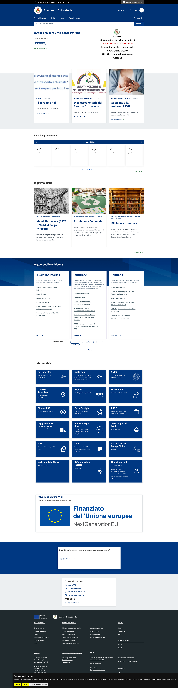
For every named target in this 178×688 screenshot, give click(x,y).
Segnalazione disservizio (97, 670)
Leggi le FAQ (71, 585)
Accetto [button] (18, 684)
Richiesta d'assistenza (96, 663)
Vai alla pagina (42, 113)
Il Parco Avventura (43, 390)
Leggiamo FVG (45, 423)
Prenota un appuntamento (126, 658)
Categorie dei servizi (69, 623)
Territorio (117, 275)
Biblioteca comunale (124, 223)
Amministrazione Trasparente (72, 653)
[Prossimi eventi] (141, 142)
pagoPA (78, 389)
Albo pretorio (66, 662)
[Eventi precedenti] (36, 142)
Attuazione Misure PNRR (50, 497)
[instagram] (130, 10)
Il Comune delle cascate (82, 463)
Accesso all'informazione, (126, 217)
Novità (120, 623)
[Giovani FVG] (63, 412)
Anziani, (76, 98)
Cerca (138, 23)
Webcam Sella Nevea (49, 462)
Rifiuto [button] (25, 684)
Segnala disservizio (74, 602)
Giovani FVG (44, 408)
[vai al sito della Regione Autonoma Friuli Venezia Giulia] (52, 2)
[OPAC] (100, 449)
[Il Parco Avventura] (63, 394)
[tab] (82, 169)
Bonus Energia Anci (81, 424)
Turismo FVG (117, 389)
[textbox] (88, 558)
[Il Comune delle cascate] (100, 471)
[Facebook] (126, 10)
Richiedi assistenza (74, 588)
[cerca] (141, 10)
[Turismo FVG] (136, 394)
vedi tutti (89, 350)
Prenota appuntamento (75, 595)
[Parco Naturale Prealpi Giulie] (136, 449)
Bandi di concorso (67, 660)
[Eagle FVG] (100, 376)
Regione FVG (44, 372)
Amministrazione (39, 623)
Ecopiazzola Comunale (88, 221)
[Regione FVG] (63, 376)
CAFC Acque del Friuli (119, 424)
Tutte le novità (40, 48)
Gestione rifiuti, (79, 217)
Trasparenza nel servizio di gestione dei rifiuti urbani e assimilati (101, 659)
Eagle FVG (79, 372)
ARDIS (114, 408)
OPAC (77, 443)
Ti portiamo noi (119, 462)
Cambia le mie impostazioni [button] (39, 684)
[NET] (63, 449)
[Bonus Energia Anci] (100, 429)
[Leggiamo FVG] (63, 429)
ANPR (114, 372)
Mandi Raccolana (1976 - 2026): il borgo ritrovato (51, 225)
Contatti (36, 653)
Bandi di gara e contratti (69, 658)
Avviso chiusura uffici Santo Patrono (57, 32)
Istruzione (80, 275)
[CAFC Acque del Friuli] (136, 429)
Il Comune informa (85, 98)
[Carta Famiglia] (100, 412)
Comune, (39, 217)
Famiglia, (114, 98)
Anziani (38, 98)
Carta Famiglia (81, 408)
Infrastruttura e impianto (93, 217)
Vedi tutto (138, 171)
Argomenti (138, 18)
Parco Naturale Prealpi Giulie (118, 445)
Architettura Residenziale (51, 217)
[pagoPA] (100, 395)
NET (40, 443)
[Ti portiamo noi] (136, 471)
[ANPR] (136, 376)
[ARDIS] (136, 412)
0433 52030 (78, 591)
